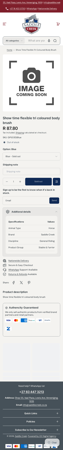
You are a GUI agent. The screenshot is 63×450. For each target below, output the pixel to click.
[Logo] (31, 24)
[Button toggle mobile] (5, 24)
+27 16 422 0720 (17, 8)
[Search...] (55, 40)
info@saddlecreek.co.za (35, 405)
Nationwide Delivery (47, 8)
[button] (58, 24)
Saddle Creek (21, 436)
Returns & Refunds (17, 274)
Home (9, 50)
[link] (13, 282)
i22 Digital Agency (47, 436)
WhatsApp (32, 8)
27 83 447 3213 (32, 392)
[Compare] (56, 181)
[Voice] (49, 40)
